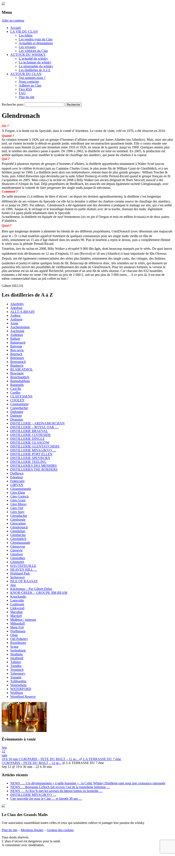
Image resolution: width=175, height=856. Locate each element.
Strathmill (16, 658)
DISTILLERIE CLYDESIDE (30, 435)
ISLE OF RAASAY (24, 581)
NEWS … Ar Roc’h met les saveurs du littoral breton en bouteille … (56, 791)
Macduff (16, 616)
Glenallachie (18, 515)
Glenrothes (17, 558)
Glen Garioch (19, 496)
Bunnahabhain (20, 381)
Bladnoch (16, 365)
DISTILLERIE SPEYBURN (30, 458)
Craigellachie (19, 408)
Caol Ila (15, 388)
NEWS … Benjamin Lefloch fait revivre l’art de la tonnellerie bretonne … (60, 787)
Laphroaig (17, 604)
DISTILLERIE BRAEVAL (29, 431)
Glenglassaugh (20, 542)
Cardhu (15, 392)
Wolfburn (16, 693)
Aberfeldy (17, 304)
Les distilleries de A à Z (34, 70)
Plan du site (26, 97)
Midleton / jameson (23, 619)
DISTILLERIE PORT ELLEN (31, 454)
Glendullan (17, 531)
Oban (14, 635)
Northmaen (17, 631)
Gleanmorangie (20, 489)
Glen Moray (18, 504)
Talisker (15, 662)
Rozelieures (18, 643)
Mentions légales (32, 830)
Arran (14, 323)
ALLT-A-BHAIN (22, 311)
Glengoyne (17, 546)
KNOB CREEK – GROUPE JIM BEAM (38, 592)
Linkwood (17, 608)
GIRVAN (16, 485)
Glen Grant (17, 500)
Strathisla (16, 654)
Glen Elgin (17, 492)
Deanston (16, 419)
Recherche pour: (13, 104)
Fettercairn (17, 481)
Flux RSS (25, 89)
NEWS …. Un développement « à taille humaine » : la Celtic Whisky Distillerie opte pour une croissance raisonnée (87, 783)
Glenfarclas (18, 535)
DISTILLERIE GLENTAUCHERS (35, 446)
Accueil (15, 28)
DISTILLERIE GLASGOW (29, 442)
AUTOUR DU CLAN (25, 74)
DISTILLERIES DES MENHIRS (33, 465)
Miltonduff (17, 623)
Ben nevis (17, 350)
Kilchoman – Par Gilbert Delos (31, 589)
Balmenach (17, 342)
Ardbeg (15, 315)
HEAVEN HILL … (23, 569)
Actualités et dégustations (36, 43)
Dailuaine (16, 412)
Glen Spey (17, 512)
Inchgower (17, 577)
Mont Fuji (17, 627)
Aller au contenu (13, 20)
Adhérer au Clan (30, 85)
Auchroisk (17, 331)
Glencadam (18, 523)
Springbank (18, 650)
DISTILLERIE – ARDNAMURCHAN (37, 423)
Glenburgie (17, 519)
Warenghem (18, 685)
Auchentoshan (20, 327)
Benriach (16, 354)
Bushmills (17, 385)
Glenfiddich (18, 539)
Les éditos (25, 35)
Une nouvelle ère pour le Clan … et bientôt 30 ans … (46, 798)
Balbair (15, 338)
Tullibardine (18, 681)
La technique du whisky (35, 62)
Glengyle (16, 550)
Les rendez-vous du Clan (35, 39)
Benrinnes (17, 358)
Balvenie (16, 346)
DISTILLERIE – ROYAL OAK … (34, 427)
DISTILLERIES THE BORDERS (34, 469)
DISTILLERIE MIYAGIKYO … (33, 450)
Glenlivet (16, 554)
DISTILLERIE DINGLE (27, 439)
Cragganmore (19, 404)
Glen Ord (16, 508)
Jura (13, 585)
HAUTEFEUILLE (23, 566)
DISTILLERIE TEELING (28, 462)
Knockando (18, 596)
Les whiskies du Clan (33, 51)
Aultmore (16, 335)
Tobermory (17, 673)
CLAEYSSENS (21, 396)
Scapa (14, 646)
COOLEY (17, 400)
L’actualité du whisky (33, 58)
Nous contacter (29, 81)
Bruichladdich (19, 377)
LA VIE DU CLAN (24, 31)
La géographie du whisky (36, 66)
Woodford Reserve (23, 696)
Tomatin (15, 677)
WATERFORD (20, 689)
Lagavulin (17, 600)
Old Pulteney (19, 639)
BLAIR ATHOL (21, 369)
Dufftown (16, 473)
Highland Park (20, 573)
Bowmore (17, 373)
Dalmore (16, 415)
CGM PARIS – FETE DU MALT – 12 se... (31, 763)
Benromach (18, 362)
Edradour (16, 477)
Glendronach (19, 527)
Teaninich (16, 669)
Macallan (16, 612)
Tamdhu (15, 666)
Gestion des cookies (60, 830)
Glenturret (17, 562)
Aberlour (16, 308)
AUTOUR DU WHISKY (28, 54)
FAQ (22, 93)
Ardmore (16, 319)
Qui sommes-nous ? (32, 78)
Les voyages (27, 47)
